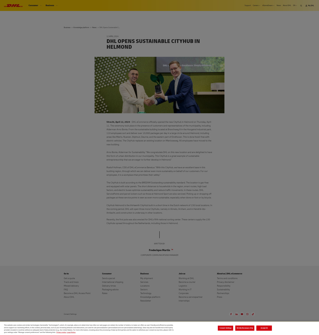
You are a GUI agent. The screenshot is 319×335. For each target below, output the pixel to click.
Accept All (264, 328)
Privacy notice (61, 332)
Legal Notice (71, 332)
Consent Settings (226, 328)
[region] (159, 328)
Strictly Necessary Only (245, 328)
